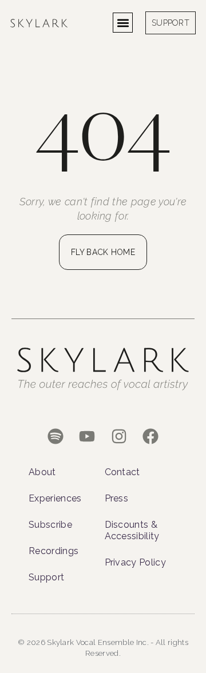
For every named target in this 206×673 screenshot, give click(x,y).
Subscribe (50, 524)
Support (46, 577)
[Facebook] (151, 436)
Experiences (55, 498)
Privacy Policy (135, 562)
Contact (122, 472)
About (42, 472)
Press (117, 498)
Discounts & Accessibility (132, 530)
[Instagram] (119, 436)
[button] (123, 23)
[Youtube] (87, 436)
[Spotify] (55, 436)
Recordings (53, 550)
